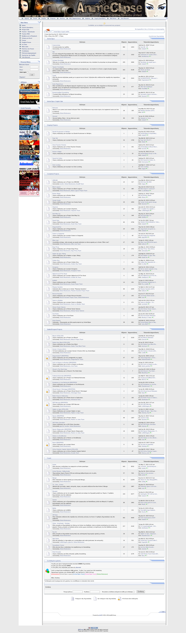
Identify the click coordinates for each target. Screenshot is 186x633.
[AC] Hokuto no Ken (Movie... (149, 437)
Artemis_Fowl (145, 412)
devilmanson (145, 56)
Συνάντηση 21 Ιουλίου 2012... (149, 54)
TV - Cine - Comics (58, 484)
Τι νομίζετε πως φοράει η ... (148, 208)
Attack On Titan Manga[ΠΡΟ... (149, 479)
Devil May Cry (56, 213)
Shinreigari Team (76, 393)
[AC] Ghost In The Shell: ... (148, 371)
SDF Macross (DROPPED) (60, 402)
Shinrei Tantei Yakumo (59, 307)
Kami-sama (145, 162)
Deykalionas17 (146, 386)
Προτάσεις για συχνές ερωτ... (148, 62)
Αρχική (27, 18)
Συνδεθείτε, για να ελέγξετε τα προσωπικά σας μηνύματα (104, 25)
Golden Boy (56, 260)
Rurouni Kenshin (57, 293)
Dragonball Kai (57, 227)
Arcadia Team (75, 453)
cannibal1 (144, 304)
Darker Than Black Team (78, 346)
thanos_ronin (145, 453)
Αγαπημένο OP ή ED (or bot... (149, 494)
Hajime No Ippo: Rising (59, 253)
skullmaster (145, 399)
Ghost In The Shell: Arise (60, 369)
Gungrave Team (75, 270)
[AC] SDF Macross (145, 404)
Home (24, 25)
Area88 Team (80, 184)
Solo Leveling (56, 165)
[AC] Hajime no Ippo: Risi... (148, 255)
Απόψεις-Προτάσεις (58, 60)
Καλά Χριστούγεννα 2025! (147, 517)
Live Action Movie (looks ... (148, 295)
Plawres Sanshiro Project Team (80, 290)
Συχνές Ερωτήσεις (100, 18)
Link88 (144, 352)
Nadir (143, 393)
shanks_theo (145, 310)
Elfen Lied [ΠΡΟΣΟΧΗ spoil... (149, 242)
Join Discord (125, 18)
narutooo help (144, 417)
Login (32, 74)
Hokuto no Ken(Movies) (59, 436)
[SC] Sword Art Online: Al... (148, 160)
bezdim (62, 184)
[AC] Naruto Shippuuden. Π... (149, 431)
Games (55, 499)
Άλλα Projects (56, 320)
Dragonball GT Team (77, 359)
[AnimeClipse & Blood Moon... (149, 146)
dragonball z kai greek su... (148, 229)
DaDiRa (144, 217)
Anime (54, 464)
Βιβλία (54, 508)
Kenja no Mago (57, 151)
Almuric (144, 197)
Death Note (56, 220)
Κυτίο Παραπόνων (58, 84)
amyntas (144, 426)
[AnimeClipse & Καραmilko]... (148, 133)
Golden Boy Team (76, 264)
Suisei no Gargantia (58, 233)
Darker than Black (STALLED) (61, 342)
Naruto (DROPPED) (58, 416)
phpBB (100, 615)
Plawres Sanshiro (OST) (147, 110)
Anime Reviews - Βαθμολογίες (61, 471)
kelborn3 (144, 244)
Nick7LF (144, 379)
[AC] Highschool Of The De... (148, 275)
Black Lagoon (57, 187)
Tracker (43, 18)
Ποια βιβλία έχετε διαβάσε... (148, 510)
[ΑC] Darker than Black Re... (148, 344)
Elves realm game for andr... (148, 502)
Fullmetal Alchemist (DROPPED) (62, 375)
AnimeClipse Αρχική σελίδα (61, 31)
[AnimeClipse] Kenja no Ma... (148, 153)
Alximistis (144, 446)
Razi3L (144, 504)
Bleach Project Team (77, 339)
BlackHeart (145, 372)
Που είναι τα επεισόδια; (146, 444)
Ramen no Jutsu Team (77, 419)
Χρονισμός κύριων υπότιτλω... (149, 94)
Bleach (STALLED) (58, 335)
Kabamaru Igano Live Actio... (148, 486)
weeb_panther (146, 366)
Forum (35, 18)
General (55, 116)
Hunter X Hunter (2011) (59, 349)
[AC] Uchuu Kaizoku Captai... (149, 451)
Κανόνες (62, 18)
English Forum (26, 42)
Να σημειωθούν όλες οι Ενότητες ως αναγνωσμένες (149, 29)
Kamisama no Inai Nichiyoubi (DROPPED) (65, 382)
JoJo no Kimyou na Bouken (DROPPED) (64, 362)
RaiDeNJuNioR (146, 359)
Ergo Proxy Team (76, 250)
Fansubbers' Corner (58, 545)
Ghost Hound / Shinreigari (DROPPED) (64, 389)
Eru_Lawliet (145, 284)
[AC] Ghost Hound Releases (148, 391)
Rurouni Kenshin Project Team (68, 297)
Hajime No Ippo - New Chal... (148, 411)
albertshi (78, 567)
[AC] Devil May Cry (145, 215)
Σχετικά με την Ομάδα (28, 55)
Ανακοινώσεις (56, 45)
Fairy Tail (55, 138)
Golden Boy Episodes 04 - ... (148, 262)
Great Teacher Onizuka (59, 145)
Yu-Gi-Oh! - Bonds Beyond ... (149, 466)
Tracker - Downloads (28, 31)
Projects (53, 18)
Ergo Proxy (56, 247)
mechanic (144, 346)
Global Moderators (65, 48)
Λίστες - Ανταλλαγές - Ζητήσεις (61, 523)
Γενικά (54, 75)
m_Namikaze (145, 190)
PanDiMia (144, 88)
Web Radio (56, 538)
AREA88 (55, 180)
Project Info (25, 29)
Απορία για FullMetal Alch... (148, 377)
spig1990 (144, 237)
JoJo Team (74, 366)
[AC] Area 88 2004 (145, 182)
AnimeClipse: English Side (55, 101)
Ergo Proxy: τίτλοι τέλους (147, 248)
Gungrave (55, 267)
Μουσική (55, 491)
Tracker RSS (26, 34)
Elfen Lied (55, 240)
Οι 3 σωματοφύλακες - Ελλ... (148, 526)
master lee (145, 257)
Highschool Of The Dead (60, 273)
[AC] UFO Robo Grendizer (148, 424)
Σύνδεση (141, 592)
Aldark (143, 142)
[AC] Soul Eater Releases (147, 315)
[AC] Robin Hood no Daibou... (149, 397)
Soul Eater (56, 313)
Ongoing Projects (52, 125)
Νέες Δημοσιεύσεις (75, 18)
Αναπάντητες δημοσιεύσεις (156, 36)
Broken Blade (56, 193)
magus (144, 184)
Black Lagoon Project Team (79, 190)
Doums (144, 512)
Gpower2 (144, 96)
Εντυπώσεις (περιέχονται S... (148, 282)
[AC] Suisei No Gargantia (147, 235)
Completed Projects (53, 174)
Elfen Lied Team (76, 244)
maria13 (144, 496)
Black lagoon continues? (147, 188)
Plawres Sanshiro (58, 287)
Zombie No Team (76, 277)
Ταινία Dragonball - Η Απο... (148, 357)
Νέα (54, 52)
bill (142, 112)
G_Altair (144, 264)
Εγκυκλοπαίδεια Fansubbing (61, 92)
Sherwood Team (76, 399)
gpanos (62, 426)
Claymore (55, 207)
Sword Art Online (57, 158)
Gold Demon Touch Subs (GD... (149, 553)
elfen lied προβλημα (146, 86)
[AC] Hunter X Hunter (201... (148, 351)
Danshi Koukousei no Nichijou (61, 131)
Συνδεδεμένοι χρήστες (54, 561)
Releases (55, 107)
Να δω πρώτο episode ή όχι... (149, 269)
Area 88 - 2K (144, 47)
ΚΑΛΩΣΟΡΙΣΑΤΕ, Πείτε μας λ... (149, 78)
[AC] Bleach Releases (146, 337)
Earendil (144, 339)
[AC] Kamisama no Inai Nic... (148, 384)
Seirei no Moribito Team (78, 304)
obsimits (144, 549)
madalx (144, 468)
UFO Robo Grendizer (59, 422)
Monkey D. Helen (147, 317)
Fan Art (55, 532)
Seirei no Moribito (58, 300)
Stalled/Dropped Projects (54, 329)
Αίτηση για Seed (27, 38)
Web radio (25, 46)
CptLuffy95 (145, 324)
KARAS (55, 280)
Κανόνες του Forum (28, 48)
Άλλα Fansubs (57, 552)
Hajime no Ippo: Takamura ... (148, 533)
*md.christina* (146, 270)
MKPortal (81, 629)
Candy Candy (56, 200)
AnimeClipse (51, 39)
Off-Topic (55, 515)
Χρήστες (87, 18)
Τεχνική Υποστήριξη (58, 67)
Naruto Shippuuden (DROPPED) (62, 429)
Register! (22, 77)
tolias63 (144, 48)
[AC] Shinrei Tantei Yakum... (148, 309)
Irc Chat (24, 44)
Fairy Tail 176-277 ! (146, 140)
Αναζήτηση (25, 51)
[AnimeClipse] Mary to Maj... (148, 322)
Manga (55, 478)
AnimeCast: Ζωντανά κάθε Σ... (149, 540)
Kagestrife (145, 542)
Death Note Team (76, 224)
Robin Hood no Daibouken (60, 396)
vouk (143, 297)
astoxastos (145, 250)
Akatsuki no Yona (145, 118)
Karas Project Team (76, 284)
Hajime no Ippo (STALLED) (60, 409)
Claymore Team (75, 210)
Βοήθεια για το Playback (29, 36)
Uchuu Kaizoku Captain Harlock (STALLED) (65, 449)
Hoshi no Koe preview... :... (148, 473)
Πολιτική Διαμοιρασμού (29, 53)
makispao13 (145, 277)
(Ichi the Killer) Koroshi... (147, 547)
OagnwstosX (145, 80)
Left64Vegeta (146, 210)
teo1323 (144, 148)
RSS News (113, 18)
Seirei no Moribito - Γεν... (147, 302)
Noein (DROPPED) (58, 442)
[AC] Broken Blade (145, 195)
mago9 (144, 168)
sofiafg (144, 481)
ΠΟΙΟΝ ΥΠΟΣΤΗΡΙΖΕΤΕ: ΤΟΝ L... (150, 222)
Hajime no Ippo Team (77, 412)
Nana (143, 555)
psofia (143, 475)
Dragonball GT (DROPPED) (60, 356)
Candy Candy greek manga (148, 202)
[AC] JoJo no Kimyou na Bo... (149, 364)
